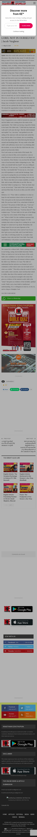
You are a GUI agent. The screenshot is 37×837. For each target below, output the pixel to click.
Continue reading (18, 31)
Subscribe (26, 26)
